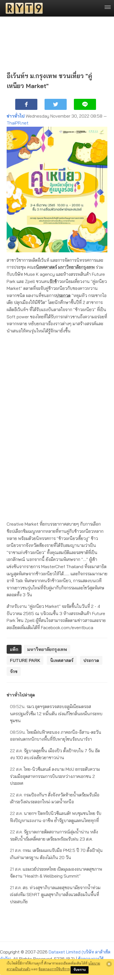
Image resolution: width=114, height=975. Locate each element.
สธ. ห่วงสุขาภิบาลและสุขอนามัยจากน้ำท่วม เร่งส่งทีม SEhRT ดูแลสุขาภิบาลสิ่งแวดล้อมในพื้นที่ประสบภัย (55, 894)
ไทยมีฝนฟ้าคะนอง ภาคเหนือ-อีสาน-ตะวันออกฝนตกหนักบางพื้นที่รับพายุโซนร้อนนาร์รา (55, 735)
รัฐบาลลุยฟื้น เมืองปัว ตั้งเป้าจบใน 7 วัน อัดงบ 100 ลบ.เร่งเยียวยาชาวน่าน (55, 754)
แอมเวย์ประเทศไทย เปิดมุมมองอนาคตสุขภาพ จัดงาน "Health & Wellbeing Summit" (56, 872)
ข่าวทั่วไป (16, 116)
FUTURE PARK (25, 660)
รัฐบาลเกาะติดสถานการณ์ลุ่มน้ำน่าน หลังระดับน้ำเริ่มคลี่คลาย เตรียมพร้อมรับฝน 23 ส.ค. (54, 835)
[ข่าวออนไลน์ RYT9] (22, 8)
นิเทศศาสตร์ (46, 267)
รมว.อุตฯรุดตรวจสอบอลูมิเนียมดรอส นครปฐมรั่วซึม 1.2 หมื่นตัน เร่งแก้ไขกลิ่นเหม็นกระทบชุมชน (56, 713)
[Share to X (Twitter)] (56, 104)
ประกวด (63, 295)
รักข (53, 281)
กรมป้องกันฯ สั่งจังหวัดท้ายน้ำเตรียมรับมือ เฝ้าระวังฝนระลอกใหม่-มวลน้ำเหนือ (54, 798)
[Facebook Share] (26, 104)
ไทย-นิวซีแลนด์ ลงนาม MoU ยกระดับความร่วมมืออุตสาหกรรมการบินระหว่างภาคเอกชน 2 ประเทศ (55, 776)
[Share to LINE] (85, 104)
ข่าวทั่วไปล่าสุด (21, 695)
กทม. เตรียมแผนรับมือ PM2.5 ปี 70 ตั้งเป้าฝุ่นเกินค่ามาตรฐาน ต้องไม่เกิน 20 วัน (56, 853)
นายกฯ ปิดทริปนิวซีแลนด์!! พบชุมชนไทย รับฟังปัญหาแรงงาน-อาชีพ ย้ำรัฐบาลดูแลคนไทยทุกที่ (55, 816)
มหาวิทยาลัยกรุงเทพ (76, 267)
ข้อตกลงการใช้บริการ (54, 969)
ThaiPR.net (17, 123)
